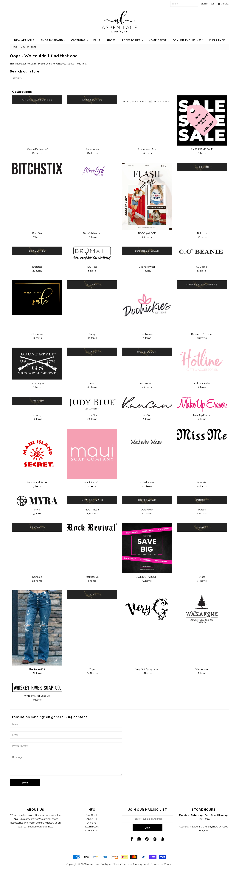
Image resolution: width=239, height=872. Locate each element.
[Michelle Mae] (147, 442)
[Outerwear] (147, 500)
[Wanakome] (202, 609)
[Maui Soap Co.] (92, 454)
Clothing (78, 40)
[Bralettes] (37, 251)
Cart (224, 3)
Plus (96, 40)
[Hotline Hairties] (202, 360)
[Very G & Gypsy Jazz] (147, 607)
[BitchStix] (37, 168)
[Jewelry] (37, 401)
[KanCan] (147, 402)
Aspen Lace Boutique (99, 864)
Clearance (217, 40)
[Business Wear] (147, 251)
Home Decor (157, 40)
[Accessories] (92, 99)
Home (14, 46)
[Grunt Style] (37, 364)
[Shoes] (202, 527)
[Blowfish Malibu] (92, 173)
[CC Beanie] (202, 252)
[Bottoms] (202, 167)
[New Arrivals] (92, 500)
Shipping (91, 822)
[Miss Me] (202, 434)
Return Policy (91, 826)
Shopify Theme (121, 864)
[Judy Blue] (92, 404)
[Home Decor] (147, 352)
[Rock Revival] (92, 527)
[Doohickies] (147, 305)
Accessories (131, 40)
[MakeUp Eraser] (202, 404)
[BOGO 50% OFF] (147, 196)
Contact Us (91, 830)
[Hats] (92, 352)
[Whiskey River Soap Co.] (37, 687)
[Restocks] (37, 527)
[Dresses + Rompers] (202, 284)
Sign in (204, 3)
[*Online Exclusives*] (37, 99)
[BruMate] (92, 255)
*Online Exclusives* (188, 40)
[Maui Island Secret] (37, 454)
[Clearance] (37, 297)
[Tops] (92, 594)
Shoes (111, 40)
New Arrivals (24, 40)
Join (213, 3)
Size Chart (91, 815)
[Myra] (37, 501)
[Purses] (202, 500)
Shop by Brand (52, 40)
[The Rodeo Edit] (37, 628)
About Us (91, 819)
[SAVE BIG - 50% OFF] (147, 548)
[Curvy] (92, 284)
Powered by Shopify (161, 864)
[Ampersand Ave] (147, 99)
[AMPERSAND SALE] (202, 120)
